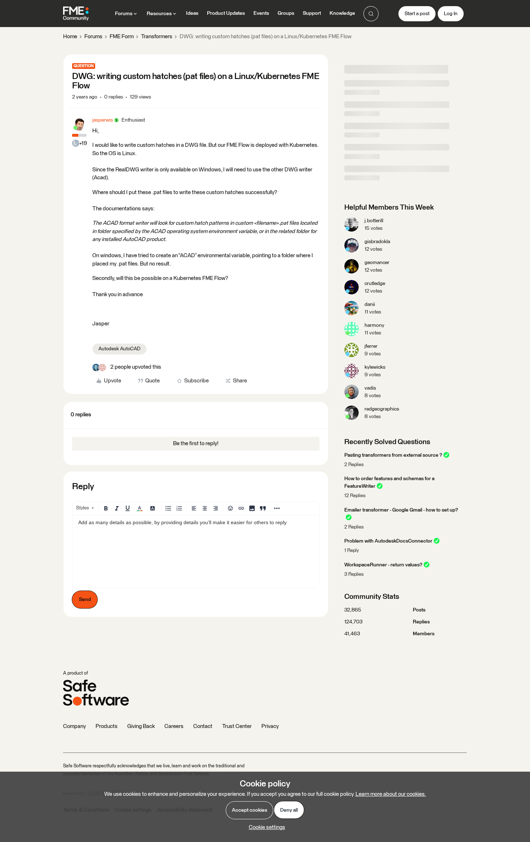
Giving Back (141, 726)
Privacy (270, 726)
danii (370, 304)
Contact (202, 726)
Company (74, 726)
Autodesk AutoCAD (119, 348)
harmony (374, 325)
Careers (174, 726)
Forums (93, 36)
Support (312, 13)
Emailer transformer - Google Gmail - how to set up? (401, 510)
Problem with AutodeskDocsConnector (388, 541)
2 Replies (354, 464)
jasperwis (102, 120)
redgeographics (382, 409)
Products (107, 726)
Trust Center (237, 726)
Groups (286, 13)
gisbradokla (377, 241)
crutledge (375, 283)
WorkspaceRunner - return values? (383, 564)
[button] (417, 13)
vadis (370, 388)
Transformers (156, 36)
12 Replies (355, 496)
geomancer (377, 262)
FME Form (122, 36)
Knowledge (342, 13)
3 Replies (354, 574)
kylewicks (375, 367)
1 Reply (351, 550)
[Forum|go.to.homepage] (76, 13)
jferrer (371, 346)
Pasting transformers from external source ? (393, 455)
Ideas (192, 13)
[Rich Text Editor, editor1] (195, 552)
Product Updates (226, 13)
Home (70, 36)
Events (261, 13)
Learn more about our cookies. (390, 794)
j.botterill (374, 220)
